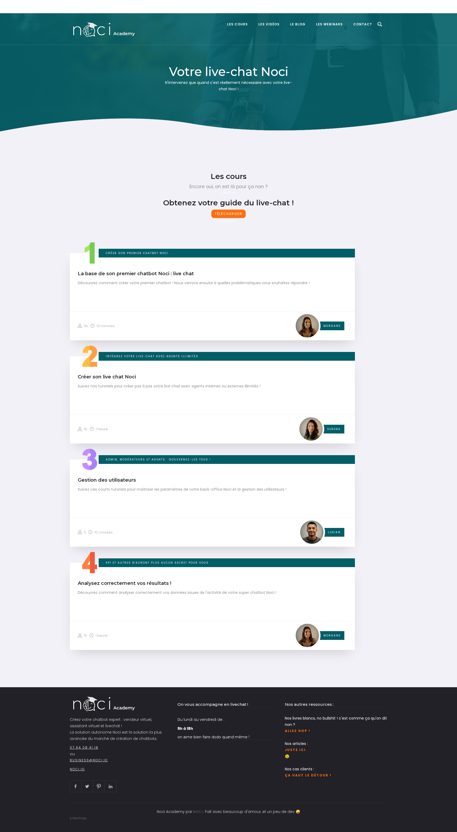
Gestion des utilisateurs (107, 480)
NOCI (198, 812)
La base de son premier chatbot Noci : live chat (136, 274)
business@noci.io (89, 760)
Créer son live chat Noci (107, 377)
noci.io (77, 769)
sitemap (78, 818)
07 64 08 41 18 (84, 747)
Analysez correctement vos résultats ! (124, 583)
